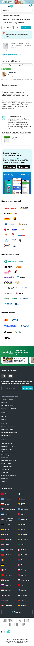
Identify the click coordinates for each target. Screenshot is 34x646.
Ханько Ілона (12, 72)
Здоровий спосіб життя (8, 475)
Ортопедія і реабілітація (8, 460)
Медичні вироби (6, 455)
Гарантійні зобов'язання (8, 427)
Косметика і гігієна (7, 446)
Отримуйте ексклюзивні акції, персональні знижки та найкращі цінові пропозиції (16, 382)
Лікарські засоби (6, 443)
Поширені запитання (7, 405)
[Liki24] (5, 632)
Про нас (3, 416)
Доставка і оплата (7, 400)
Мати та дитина (6, 463)
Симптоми (4, 481)
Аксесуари (4, 478)
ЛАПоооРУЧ (5, 469)
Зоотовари (4, 472)
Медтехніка (4, 458)
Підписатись (27, 388)
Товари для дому (6, 466)
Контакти (4, 402)
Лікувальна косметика (8, 452)
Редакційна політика (7, 429)
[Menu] (2, 6)
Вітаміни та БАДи (6, 449)
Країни (3, 419)
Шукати (30, 10)
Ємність (14, 137)
